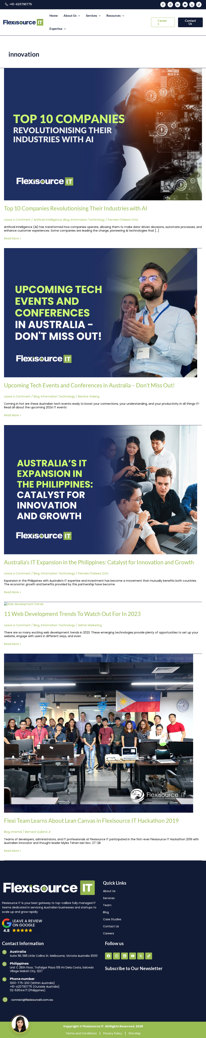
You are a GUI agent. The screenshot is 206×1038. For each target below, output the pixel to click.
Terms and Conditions (81, 1033)
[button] (163, 22)
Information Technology (88, 220)
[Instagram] (170, 4)
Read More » (12, 238)
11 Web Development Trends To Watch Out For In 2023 (72, 613)
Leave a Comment (17, 220)
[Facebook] (163, 4)
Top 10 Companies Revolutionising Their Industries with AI (75, 208)
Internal (16, 832)
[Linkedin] (177, 4)
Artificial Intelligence (48, 220)
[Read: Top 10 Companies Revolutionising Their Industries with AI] (103, 134)
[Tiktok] (198, 4)
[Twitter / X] (192, 4)
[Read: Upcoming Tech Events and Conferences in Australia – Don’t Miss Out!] (100, 313)
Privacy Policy (112, 1033)
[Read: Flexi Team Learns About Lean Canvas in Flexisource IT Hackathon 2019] (98, 733)
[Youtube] (185, 4)
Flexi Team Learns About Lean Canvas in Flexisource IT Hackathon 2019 (91, 820)
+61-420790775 (20, 4)
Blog (66, 220)
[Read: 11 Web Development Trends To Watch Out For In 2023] (23, 604)
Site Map (135, 1033)
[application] (78, 15)
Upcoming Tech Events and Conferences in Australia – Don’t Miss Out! (89, 385)
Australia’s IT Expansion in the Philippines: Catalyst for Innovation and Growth (99, 562)
